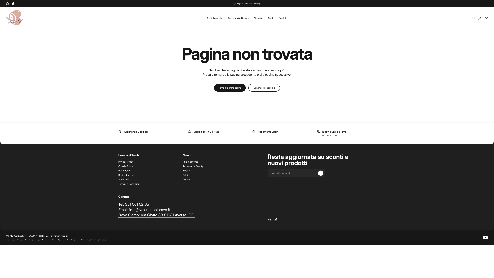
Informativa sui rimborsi (14, 240)
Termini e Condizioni (129, 184)
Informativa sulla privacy (32, 240)
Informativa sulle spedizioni (75, 240)
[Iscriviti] (320, 173)
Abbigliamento (190, 161)
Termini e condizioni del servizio (53, 240)
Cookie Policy (125, 166)
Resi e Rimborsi (126, 175)
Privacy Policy (125, 161)
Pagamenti (124, 170)
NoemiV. (187, 170)
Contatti (187, 179)
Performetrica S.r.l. (61, 236)
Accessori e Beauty (193, 166)
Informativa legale (100, 240)
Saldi (185, 175)
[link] (156, 215)
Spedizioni (123, 179)
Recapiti (89, 240)
